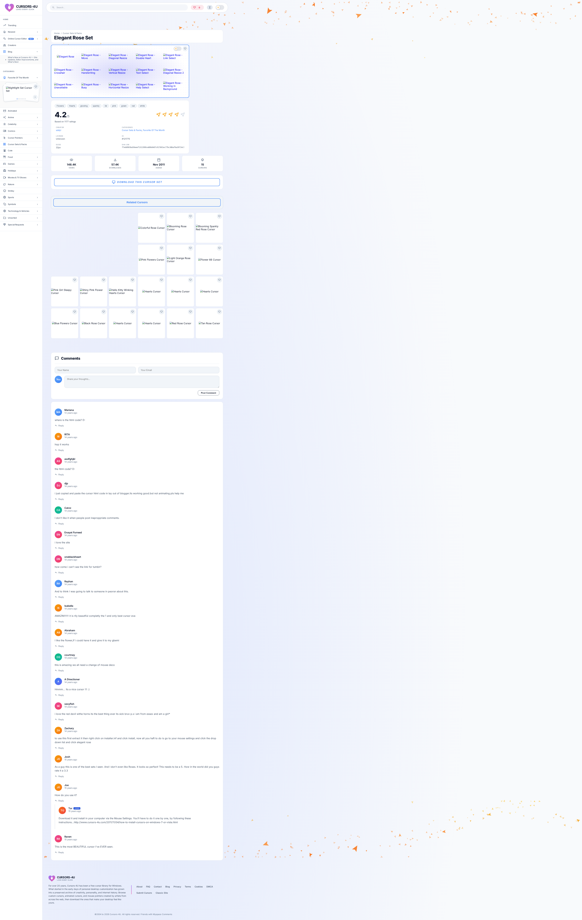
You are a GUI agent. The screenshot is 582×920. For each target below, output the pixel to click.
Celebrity (12, 124)
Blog (10, 51)
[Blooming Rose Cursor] (180, 228)
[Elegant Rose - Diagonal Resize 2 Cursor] (174, 71)
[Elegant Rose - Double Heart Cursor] (147, 56)
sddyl (58, 130)
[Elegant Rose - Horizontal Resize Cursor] (120, 86)
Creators (12, 45)
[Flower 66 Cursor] (209, 259)
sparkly (96, 106)
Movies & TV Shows (17, 177)
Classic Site (162, 893)
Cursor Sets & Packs (17, 144)
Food (10, 157)
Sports (11, 197)
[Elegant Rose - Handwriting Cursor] (93, 71)
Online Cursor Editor (20, 38)
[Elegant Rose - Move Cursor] (93, 56)
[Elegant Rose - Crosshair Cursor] (65, 71)
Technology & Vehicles (18, 211)
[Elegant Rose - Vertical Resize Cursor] (120, 71)
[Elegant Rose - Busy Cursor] (93, 86)
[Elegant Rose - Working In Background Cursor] (174, 86)
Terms (188, 886)
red (133, 106)
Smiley (11, 191)
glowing (84, 106)
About (139, 886)
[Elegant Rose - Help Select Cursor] (147, 86)
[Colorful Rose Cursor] (151, 228)
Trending (12, 25)
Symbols (12, 204)
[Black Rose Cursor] (93, 323)
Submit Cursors (144, 893)
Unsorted (12, 218)
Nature (11, 184)
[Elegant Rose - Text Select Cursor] (147, 71)
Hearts (72, 106)
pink (114, 106)
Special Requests (16, 224)
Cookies (199, 886)
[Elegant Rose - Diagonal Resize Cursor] (120, 56)
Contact (158, 886)
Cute (10, 150)
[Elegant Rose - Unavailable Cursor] (65, 86)
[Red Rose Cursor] (180, 323)
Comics (11, 131)
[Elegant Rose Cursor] (65, 56)
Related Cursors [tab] (137, 202)
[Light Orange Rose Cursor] (180, 259)
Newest (11, 32)
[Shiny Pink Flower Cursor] (93, 291)
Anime (11, 117)
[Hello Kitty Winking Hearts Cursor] (122, 291)
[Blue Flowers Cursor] (64, 323)
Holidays (12, 170)
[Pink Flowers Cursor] (151, 259)
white (142, 106)
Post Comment (208, 393)
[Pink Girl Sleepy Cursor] (64, 291)
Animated (12, 111)
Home (57, 33)
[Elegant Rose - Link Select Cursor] (174, 56)
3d (106, 106)
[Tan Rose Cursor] (209, 323)
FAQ (148, 886)
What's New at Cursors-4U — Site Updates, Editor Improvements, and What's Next (23, 59)
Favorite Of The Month (18, 77)
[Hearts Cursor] (151, 291)
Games (11, 164)
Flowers (60, 106)
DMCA (209, 886)
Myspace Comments (162, 914)
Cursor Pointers (15, 138)
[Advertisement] (137, 21)
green (124, 106)
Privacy (177, 886)
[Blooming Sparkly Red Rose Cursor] (209, 228)
